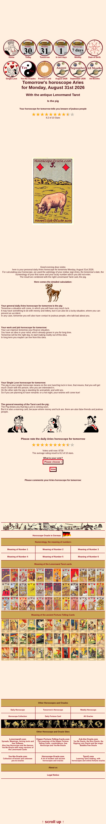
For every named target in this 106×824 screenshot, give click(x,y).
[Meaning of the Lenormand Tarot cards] (53, 610)
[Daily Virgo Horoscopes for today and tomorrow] (49, 727)
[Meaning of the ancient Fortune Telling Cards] (53, 660)
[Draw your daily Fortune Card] (44, 77)
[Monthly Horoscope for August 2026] (61, 77)
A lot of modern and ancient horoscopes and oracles (53, 758)
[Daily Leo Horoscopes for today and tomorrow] (40, 727)
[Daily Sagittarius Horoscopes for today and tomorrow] (74, 727)
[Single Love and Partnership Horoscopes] (11, 77)
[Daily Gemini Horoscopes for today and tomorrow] (24, 727)
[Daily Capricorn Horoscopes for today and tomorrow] (82, 727)
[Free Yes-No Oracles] (28, 77)
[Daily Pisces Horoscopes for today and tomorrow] (99, 727)
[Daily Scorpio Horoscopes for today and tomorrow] (65, 727)
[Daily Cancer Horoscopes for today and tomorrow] (32, 727)
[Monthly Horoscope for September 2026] (78, 77)
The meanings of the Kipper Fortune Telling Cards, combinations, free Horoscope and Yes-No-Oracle (52, 742)
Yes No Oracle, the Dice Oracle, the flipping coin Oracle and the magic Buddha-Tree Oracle (88, 742)
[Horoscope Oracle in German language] (66, 537)
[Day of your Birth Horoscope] (94, 55)
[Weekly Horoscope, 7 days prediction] (78, 55)
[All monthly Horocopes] (94, 77)
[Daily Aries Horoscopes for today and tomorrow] (7, 727)
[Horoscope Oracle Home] (11, 55)
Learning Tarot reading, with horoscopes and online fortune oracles (88, 758)
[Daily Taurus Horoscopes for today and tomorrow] (15, 727)
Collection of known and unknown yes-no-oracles (17, 758)
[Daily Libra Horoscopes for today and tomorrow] (57, 727)
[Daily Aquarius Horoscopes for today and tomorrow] (90, 727)
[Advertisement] (53, 20)
